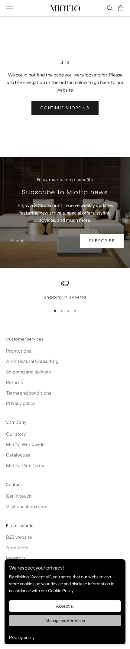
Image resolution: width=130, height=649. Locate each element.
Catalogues (18, 455)
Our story (16, 434)
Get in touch (19, 496)
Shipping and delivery (28, 372)
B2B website (19, 537)
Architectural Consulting (32, 361)
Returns (14, 382)
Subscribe (102, 241)
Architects (17, 548)
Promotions (18, 351)
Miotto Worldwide (25, 444)
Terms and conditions (28, 393)
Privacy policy (21, 637)
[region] (65, 290)
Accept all (65, 606)
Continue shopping (65, 108)
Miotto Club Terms (25, 465)
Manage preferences (65, 620)
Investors (15, 558)
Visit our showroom (26, 506)
